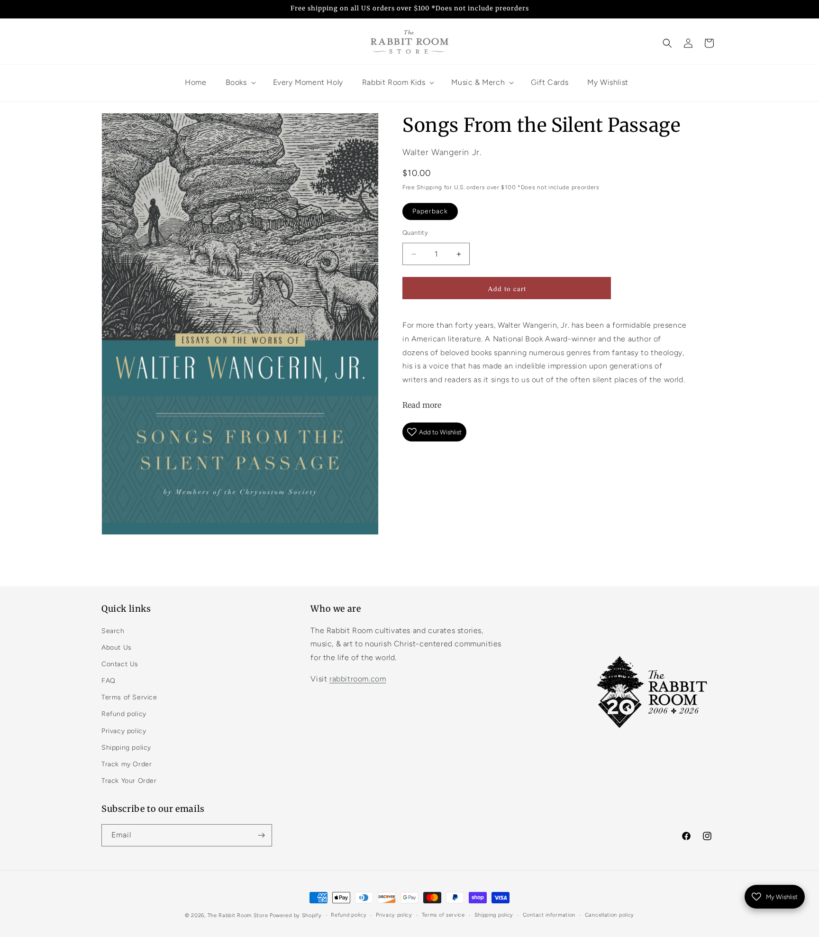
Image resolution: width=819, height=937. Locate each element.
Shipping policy (126, 748)
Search (113, 631)
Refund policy (123, 714)
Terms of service (443, 915)
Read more (421, 405)
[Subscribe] (261, 835)
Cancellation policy (609, 915)
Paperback (430, 211)
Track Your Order (129, 781)
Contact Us (119, 664)
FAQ (108, 681)
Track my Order (126, 764)
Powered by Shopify (296, 915)
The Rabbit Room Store (238, 915)
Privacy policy (123, 731)
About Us (116, 647)
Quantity (415, 232)
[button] (667, 43)
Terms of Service (129, 697)
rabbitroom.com (357, 678)
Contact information (549, 915)
